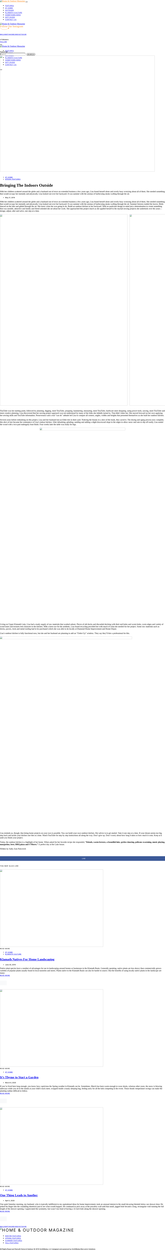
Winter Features (13, 1236)
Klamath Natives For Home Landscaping (27, 959)
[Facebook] (1, 1247)
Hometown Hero (13, 15)
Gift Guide (10, 17)
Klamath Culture (13, 13)
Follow (3, 42)
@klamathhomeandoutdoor (13, 34)
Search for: (4, 52)
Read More (5, 975)
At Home (9, 8)
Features (9, 6)
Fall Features (12, 1243)
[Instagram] (4, 1247)
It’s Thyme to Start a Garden (19, 1077)
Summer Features (13, 1240)
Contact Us (10, 19)
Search (30, 54)
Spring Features (13, 179)
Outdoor (9, 10)
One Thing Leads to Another (19, 1195)
